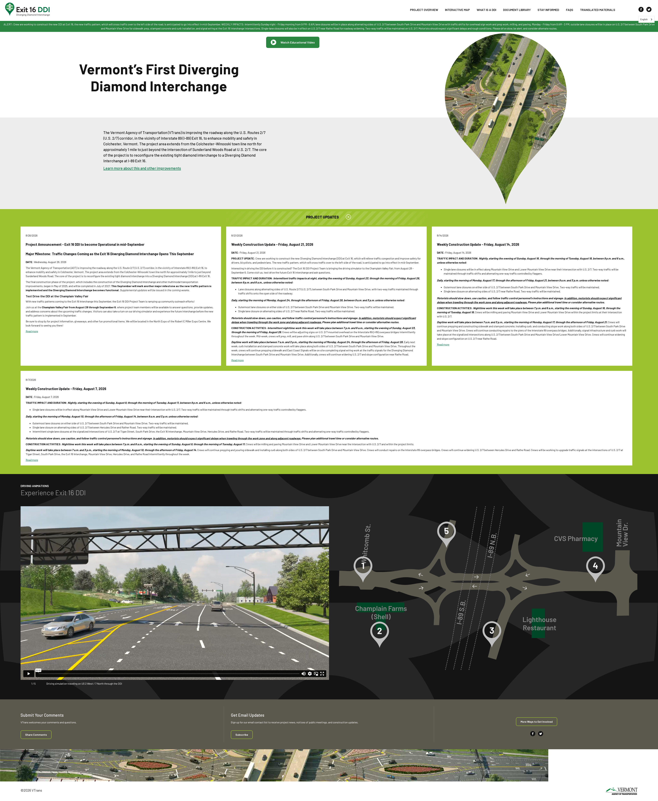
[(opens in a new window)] (621, 792)
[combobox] (646, 19)
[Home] (27, 9)
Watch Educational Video (298, 42)
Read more (32, 331)
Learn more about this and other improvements (142, 168)
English (644, 19)
